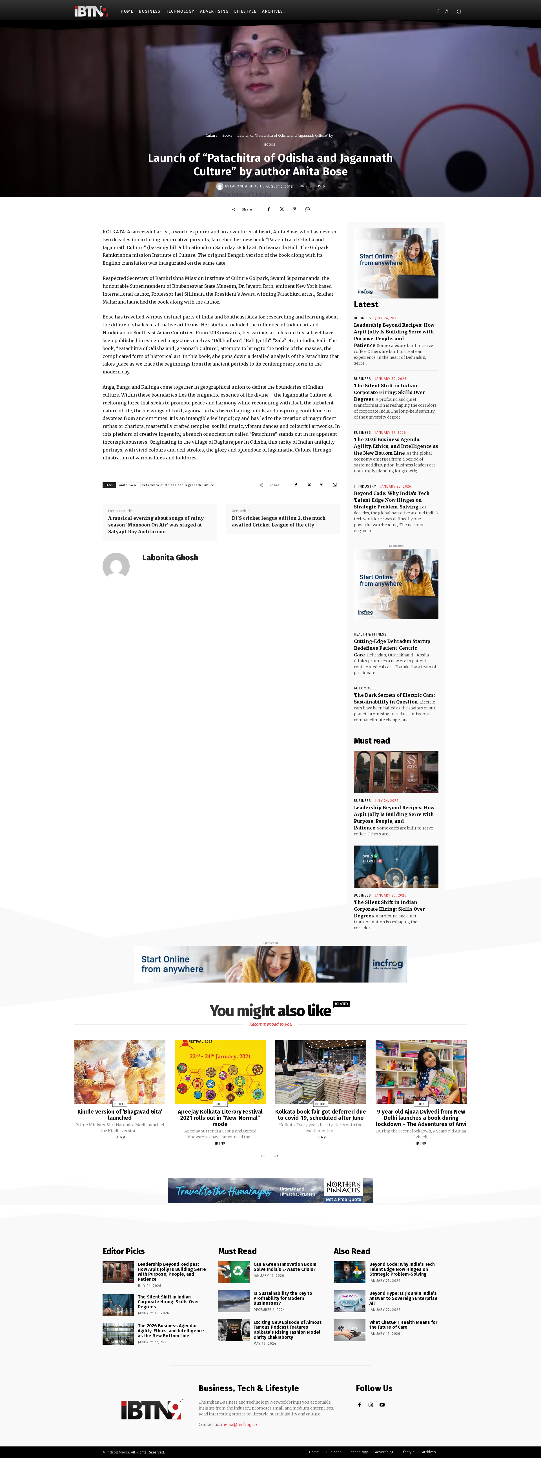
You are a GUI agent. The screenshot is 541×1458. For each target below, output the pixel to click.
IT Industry (365, 486)
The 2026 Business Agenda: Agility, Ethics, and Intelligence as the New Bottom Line (396, 446)
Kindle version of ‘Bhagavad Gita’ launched (119, 1114)
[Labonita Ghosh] (220, 186)
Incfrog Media (118, 1452)
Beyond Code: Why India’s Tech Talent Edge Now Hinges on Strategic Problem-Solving (392, 500)
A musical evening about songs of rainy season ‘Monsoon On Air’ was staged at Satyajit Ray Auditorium (156, 524)
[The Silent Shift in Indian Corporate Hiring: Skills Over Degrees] (396, 867)
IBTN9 (120, 1137)
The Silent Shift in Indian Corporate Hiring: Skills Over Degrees (389, 392)
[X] (281, 209)
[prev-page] (263, 1157)
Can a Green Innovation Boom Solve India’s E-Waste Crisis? (285, 1267)
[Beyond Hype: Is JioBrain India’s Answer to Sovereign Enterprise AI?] (349, 1301)
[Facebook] (438, 11)
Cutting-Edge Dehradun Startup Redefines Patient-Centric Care (392, 648)
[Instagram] (446, 11)
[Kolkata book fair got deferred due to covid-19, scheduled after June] (320, 1072)
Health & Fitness (370, 634)
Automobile (365, 688)
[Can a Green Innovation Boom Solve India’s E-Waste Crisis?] (234, 1272)
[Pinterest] (294, 209)
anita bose (128, 485)
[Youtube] (382, 1405)
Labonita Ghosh (245, 186)
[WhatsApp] (307, 209)
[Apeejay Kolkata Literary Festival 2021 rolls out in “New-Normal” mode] (220, 1072)
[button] (459, 11)
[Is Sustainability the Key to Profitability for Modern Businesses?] (234, 1301)
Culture (211, 135)
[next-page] (276, 1157)
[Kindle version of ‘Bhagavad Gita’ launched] (119, 1072)
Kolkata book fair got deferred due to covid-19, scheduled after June (320, 1114)
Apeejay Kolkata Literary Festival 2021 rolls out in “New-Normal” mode (220, 1117)
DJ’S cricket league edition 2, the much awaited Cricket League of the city (279, 521)
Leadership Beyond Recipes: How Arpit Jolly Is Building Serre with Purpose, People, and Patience (172, 1272)
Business (362, 318)
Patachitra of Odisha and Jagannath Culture (178, 485)
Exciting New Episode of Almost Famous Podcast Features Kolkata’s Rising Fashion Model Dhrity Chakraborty (288, 1330)
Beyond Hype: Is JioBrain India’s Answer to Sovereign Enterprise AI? (403, 1298)
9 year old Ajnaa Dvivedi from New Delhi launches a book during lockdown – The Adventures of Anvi (421, 1117)
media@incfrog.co (239, 1424)
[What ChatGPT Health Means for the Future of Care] (349, 1330)
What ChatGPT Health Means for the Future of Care (403, 1325)
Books (227, 135)
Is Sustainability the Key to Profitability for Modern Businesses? (283, 1298)
